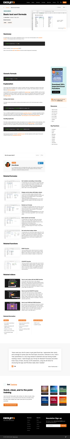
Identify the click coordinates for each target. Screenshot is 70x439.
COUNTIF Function (26, 261)
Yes (38, 155)
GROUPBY (54, 134)
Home (3, 7)
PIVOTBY (53, 136)
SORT (14, 50)
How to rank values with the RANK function (32, 279)
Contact (38, 426)
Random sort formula (27, 205)
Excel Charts (54, 117)
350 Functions (54, 111)
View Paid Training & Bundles (10, 404)
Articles (54, 2)
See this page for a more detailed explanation (31, 115)
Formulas (43, 2)
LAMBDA (53, 137)
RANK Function (25, 248)
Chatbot (53, 119)
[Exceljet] (9, 419)
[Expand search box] (58, 2)
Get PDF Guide (56, 92)
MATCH (15, 108)
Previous (59, 7)
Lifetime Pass (60, 100)
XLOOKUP (54, 129)
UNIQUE (53, 140)
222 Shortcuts (54, 112)
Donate (38, 428)
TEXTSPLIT (54, 142)
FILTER (53, 131)
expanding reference (27, 112)
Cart (61, 2)
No (42, 155)
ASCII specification (11, 90)
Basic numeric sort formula (28, 217)
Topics (38, 424)
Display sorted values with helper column (32, 192)
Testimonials (39, 422)
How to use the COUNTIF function (30, 291)
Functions (38, 2)
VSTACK (53, 139)
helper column (8, 95)
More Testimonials (52, 366)
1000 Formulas (54, 109)
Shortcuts (49, 2)
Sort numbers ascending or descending (31, 181)
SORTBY (18, 50)
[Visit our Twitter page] (66, 437)
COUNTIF (10, 22)
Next (64, 7)
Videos (33, 2)
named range (15, 48)
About (38, 420)
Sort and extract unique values (29, 230)
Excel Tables (54, 116)
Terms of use (15, 436)
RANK (5, 22)
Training (28, 2)
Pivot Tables (54, 114)
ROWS (18, 108)
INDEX (7, 108)
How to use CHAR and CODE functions (31, 302)
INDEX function (31, 123)
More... (53, 121)
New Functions (54, 144)
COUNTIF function (21, 133)
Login (64, 2)
